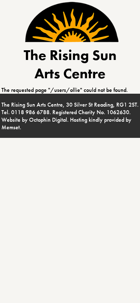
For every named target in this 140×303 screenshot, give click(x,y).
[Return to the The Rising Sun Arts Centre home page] (71, 40)
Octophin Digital (48, 119)
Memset (10, 127)
